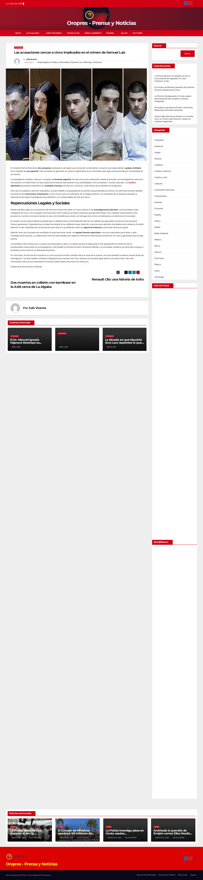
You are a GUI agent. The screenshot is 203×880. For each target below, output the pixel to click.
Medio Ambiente (93, 33)
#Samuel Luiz (76, 62)
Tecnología (73, 33)
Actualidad (33, 33)
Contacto (193, 875)
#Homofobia (64, 62)
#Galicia (55, 62)
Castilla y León (160, 177)
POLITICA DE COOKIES (166, 875)
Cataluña (158, 184)
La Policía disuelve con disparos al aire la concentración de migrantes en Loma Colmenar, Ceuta (172, 78)
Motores (137, 33)
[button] (191, 33)
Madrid (157, 227)
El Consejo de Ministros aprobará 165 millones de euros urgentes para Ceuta (76, 833)
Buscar (158, 45)
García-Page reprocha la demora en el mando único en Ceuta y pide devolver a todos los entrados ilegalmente (173, 119)
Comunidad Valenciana (164, 190)
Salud (124, 33)
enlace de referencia (79, 261)
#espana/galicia (44, 62)
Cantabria (158, 165)
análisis (132, 182)
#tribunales (87, 62)
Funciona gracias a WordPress (16, 875)
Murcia (157, 246)
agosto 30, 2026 (67, 838)
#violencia (97, 62)
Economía (158, 209)
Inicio (18, 33)
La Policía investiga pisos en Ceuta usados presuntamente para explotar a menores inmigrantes (172, 98)
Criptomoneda (54, 33)
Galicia (157, 221)
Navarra (157, 252)
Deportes (158, 202)
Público (157, 265)
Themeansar (46, 875)
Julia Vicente (31, 59)
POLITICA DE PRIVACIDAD (146, 875)
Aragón (157, 153)
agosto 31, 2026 (19, 838)
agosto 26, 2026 (162, 838)
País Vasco (159, 258)
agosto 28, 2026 (114, 838)
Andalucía (158, 146)
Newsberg (36, 875)
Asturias (158, 159)
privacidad (68, 247)
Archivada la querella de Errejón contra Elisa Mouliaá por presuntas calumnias (172, 833)
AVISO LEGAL (183, 875)
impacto (71, 171)
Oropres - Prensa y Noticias (101, 23)
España (110, 33)
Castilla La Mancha (162, 171)
